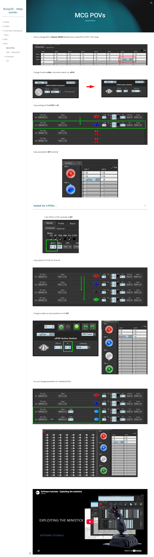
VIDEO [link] (6, 26)
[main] (90, 16)
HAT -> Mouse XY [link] (13, 52)
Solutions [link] (10, 56)
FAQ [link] (5, 39)
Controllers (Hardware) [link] (13, 31)
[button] (151, 2)
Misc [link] (6, 43)
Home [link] (6, 22)
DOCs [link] (6, 35)
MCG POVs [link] (10, 48)
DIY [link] (7, 61)
